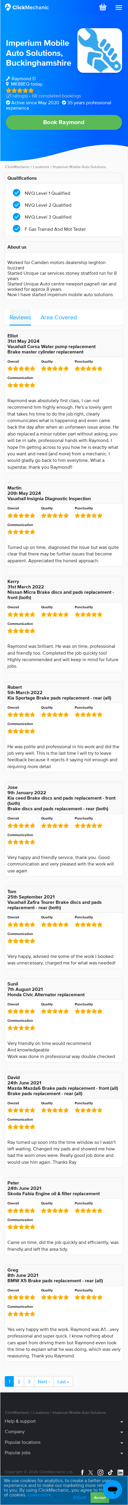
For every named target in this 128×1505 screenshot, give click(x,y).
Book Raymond (64, 122)
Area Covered (58, 317)
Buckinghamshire (38, 62)
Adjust (79, 1497)
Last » (63, 1381)
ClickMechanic (17, 167)
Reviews (20, 317)
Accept (100, 1497)
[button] (119, 7)
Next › (44, 1381)
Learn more (39, 1494)
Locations (41, 167)
